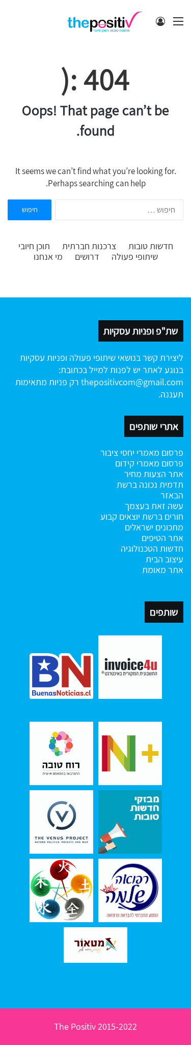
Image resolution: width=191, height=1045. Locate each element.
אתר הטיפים (162, 538)
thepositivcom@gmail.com (132, 382)
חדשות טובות (150, 246)
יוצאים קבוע (120, 516)
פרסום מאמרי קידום (149, 463)
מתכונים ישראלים (154, 527)
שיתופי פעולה (135, 256)
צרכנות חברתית (89, 246)
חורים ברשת (161, 516)
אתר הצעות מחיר (153, 474)
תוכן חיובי (34, 246)
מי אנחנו (48, 256)
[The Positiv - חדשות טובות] (107, 21)
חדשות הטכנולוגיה (152, 548)
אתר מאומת (162, 570)
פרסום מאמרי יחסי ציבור (141, 452)
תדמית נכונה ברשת (150, 484)
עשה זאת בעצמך (154, 506)
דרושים (87, 256)
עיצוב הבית (164, 559)
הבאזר (171, 495)
